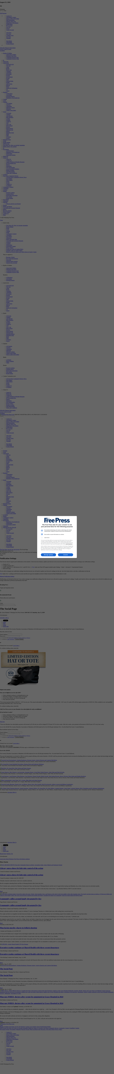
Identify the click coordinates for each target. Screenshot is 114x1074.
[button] (57, 538)
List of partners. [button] (69, 544)
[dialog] (57, 537)
